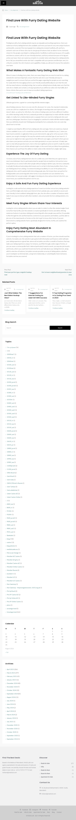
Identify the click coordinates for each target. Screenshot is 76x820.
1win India (10, 480)
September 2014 (12, 739)
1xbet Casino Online (13, 497)
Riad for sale (18, 812)
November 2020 (12, 728)
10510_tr (10, 420)
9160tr (9, 514)
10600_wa (10, 438)
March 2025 (11, 673)
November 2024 (12, 687)
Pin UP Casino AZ (12, 594)
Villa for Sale (28, 812)
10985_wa (10, 462)
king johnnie (11, 546)
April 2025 (10, 669)
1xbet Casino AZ (12, 493)
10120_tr (10, 375)
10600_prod (11, 431)
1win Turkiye (11, 487)
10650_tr (10, 441)
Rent (48, 812)
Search (60, 328)
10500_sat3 (11, 413)
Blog (53, 812)
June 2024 (10, 704)
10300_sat (10, 396)
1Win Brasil (11, 473)
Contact (59, 812)
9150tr (9, 511)
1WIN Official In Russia (14, 483)
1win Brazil (10, 476)
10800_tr (10, 452)
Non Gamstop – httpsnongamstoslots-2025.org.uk (23, 588)
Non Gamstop (11, 584)
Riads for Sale (45, 763)
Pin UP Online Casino (14, 601)
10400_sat (10, 403)
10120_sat (10, 372)
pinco (8, 605)
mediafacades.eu (12, 549)
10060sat (10, 361)
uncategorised (11, 608)
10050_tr (10, 358)
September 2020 (12, 735)
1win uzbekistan (12, 490)
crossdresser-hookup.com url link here (18, 93)
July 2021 (10, 721)
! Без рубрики (11, 347)
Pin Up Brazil (11, 591)
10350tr (9, 399)
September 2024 (12, 694)
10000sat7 (10, 354)
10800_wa (10, 455)
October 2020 (11, 732)
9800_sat (10, 525)
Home (6, 10)
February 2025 (12, 676)
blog (8, 539)
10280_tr (10, 392)
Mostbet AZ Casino (13, 556)
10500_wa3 (11, 417)
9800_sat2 (10, 528)
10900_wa (10, 459)
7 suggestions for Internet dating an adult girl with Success (37, 295)
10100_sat (10, 365)
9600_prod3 (11, 521)
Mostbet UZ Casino (13, 581)
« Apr (7, 652)
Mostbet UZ (11, 577)
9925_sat (10, 532)
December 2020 (12, 725)
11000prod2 (11, 466)
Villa (42, 767)
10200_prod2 (11, 386)
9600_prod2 (11, 518)
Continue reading (9, 310)
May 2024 (10, 708)
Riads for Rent (45, 770)
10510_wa (10, 424)
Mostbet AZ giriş (12, 560)
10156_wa (10, 379)
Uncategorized (14, 10)
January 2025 (11, 680)
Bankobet (10, 535)
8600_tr (9, 507)
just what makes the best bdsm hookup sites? (13, 295)
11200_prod (11, 469)
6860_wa (10, 504)
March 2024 (11, 715)
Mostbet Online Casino (14, 567)
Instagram (35, 810)
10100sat (10, 368)
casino (9, 542)
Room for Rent (45, 773)
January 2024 (11, 718)
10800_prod (11, 448)
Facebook (25, 810)
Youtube (54, 810)
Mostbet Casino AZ (13, 563)
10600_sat (10, 434)
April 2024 (10, 711)
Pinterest (45, 810)
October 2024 (11, 690)
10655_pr (10, 445)
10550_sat (10, 427)
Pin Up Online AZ (12, 598)
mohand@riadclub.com (49, 794)
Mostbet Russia (12, 570)
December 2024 (12, 683)
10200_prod (11, 382)
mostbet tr (10, 574)
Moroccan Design (13, 553)
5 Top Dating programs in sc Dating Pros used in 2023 (62, 295)
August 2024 (11, 697)
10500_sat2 (11, 410)
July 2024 (10, 701)
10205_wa (10, 389)
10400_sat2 (11, 406)
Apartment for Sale (47, 777)
